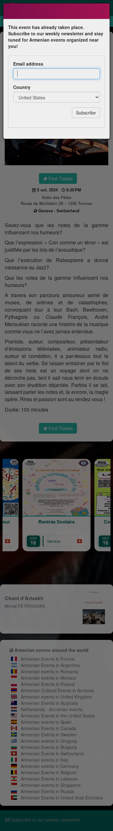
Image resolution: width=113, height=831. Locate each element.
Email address (28, 64)
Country (21, 87)
